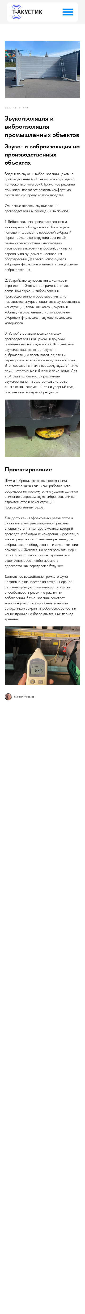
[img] (26, 12)
